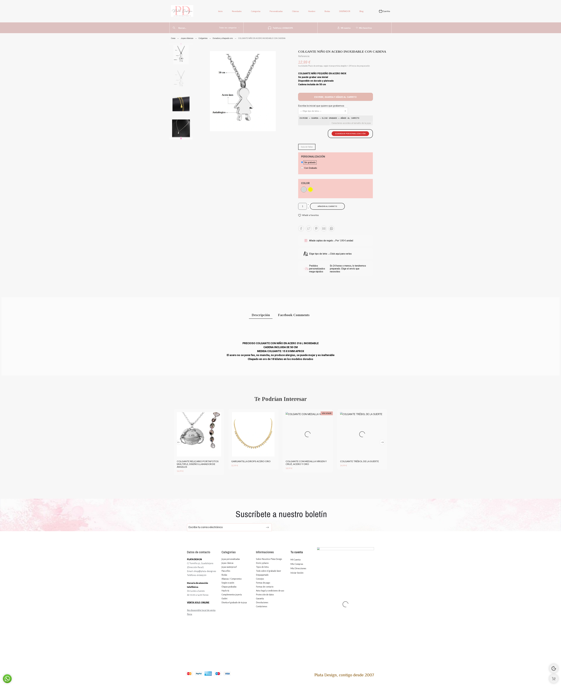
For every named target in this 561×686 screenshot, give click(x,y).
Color (305, 183)
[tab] (260, 315)
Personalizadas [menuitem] (276, 11)
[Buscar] (174, 28)
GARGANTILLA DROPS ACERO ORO (251, 461)
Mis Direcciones (298, 568)
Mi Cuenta (295, 559)
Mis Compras (296, 564)
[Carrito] (553, 678)
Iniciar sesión (296, 572)
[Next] (382, 442)
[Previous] (178, 442)
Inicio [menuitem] (220, 11)
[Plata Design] (182, 11)
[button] (323, 111)
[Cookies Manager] (553, 668)
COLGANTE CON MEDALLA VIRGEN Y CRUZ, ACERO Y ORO (306, 462)
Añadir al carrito (327, 206)
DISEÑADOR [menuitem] (344, 11)
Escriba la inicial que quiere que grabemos (321, 105)
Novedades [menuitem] (237, 11)
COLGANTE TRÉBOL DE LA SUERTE (359, 461)
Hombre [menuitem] (311, 11)
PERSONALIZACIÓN (313, 156)
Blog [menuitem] (361, 11)
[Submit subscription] (267, 527)
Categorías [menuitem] (255, 11)
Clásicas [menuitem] (295, 11)
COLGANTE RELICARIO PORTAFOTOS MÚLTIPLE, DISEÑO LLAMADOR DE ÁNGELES (198, 464)
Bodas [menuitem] (327, 11)
